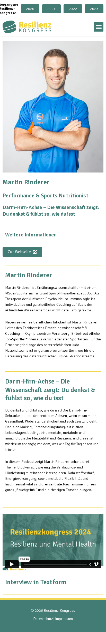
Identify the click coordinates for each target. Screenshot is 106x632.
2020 (30, 8)
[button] (99, 27)
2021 (51, 8)
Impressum (64, 618)
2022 (73, 8)
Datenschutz (43, 618)
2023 (94, 8)
